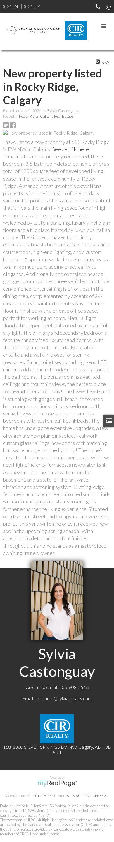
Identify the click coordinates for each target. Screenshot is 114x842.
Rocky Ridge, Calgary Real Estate (46, 116)
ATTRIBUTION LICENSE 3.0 (88, 795)
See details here (70, 149)
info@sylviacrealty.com (69, 698)
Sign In (10, 6)
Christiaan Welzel (40, 795)
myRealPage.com (57, 783)
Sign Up (32, 6)
